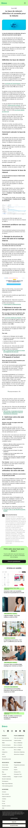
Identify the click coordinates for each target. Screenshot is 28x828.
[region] (14, 819)
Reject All (14, 821)
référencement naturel (14, 105)
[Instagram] (12, 731)
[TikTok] (24, 731)
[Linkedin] (8, 731)
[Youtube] (16, 731)
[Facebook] (20, 731)
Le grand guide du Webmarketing (12, 304)
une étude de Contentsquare (12, 83)
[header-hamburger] (24, 3)
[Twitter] (4, 731)
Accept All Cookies (14, 825)
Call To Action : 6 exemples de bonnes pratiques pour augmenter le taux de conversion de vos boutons (13, 412)
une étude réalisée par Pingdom (13, 317)
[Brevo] (4, 3)
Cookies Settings (14, 818)
